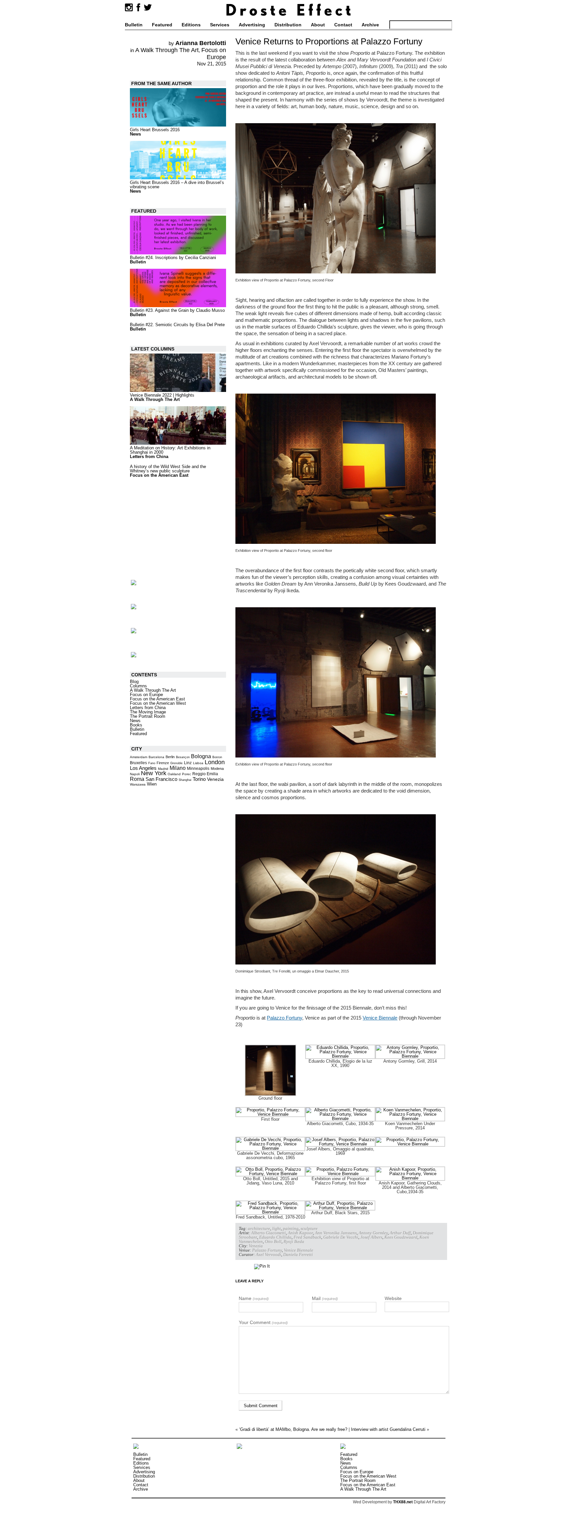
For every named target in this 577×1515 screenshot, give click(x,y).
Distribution (288, 24)
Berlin (170, 757)
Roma (137, 779)
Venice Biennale (380, 1018)
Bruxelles (138, 763)
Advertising (252, 24)
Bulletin (134, 24)
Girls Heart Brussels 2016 (155, 129)
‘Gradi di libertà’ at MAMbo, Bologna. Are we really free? (293, 1429)
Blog (134, 681)
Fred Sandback (307, 1237)
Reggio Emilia (205, 774)
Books (136, 724)
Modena (217, 769)
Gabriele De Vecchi (340, 1237)
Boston (217, 757)
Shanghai (185, 780)
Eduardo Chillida (275, 1237)
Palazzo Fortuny (284, 1018)
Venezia (256, 1245)
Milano (178, 768)
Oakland (174, 774)
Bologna (201, 756)
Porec (186, 774)
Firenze (163, 763)
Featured (162, 24)
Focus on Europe (213, 53)
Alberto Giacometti (268, 1232)
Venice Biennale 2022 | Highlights (162, 395)
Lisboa (198, 763)
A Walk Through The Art (167, 50)
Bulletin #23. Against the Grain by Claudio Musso (177, 310)
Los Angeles (143, 768)
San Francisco (161, 779)
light (276, 1228)
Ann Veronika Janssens (336, 1232)
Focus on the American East (159, 475)
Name (254, 1298)
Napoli (135, 774)
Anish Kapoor (300, 1232)
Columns (138, 685)
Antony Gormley (373, 1232)
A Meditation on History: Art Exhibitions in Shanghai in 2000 (170, 450)
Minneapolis (198, 768)
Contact (343, 24)
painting (291, 1228)
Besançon (183, 757)
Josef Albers (371, 1237)
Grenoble (176, 763)
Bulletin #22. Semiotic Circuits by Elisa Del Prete (177, 324)
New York (153, 773)
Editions (191, 24)
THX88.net (403, 1502)
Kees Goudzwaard (400, 1237)
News (135, 134)
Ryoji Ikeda (293, 1241)
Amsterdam (138, 757)
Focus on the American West (158, 703)
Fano (151, 763)
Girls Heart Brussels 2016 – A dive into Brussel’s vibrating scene (177, 184)
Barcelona (156, 757)
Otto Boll (273, 1241)
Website (393, 1298)
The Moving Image (148, 711)
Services (219, 24)
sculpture (309, 1228)
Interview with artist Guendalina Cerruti (388, 1429)
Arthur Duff (400, 1232)
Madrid (163, 769)
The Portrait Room (147, 716)
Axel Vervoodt (268, 1254)
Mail (325, 1298)
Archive (370, 24)
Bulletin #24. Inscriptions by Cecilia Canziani (173, 257)
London (215, 762)
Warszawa (138, 784)
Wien (152, 784)
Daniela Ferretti (298, 1254)
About (318, 24)
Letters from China (149, 456)
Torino (199, 779)
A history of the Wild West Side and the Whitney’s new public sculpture (168, 468)
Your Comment (263, 1322)
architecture (259, 1228)
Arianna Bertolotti (200, 43)
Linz (188, 763)
